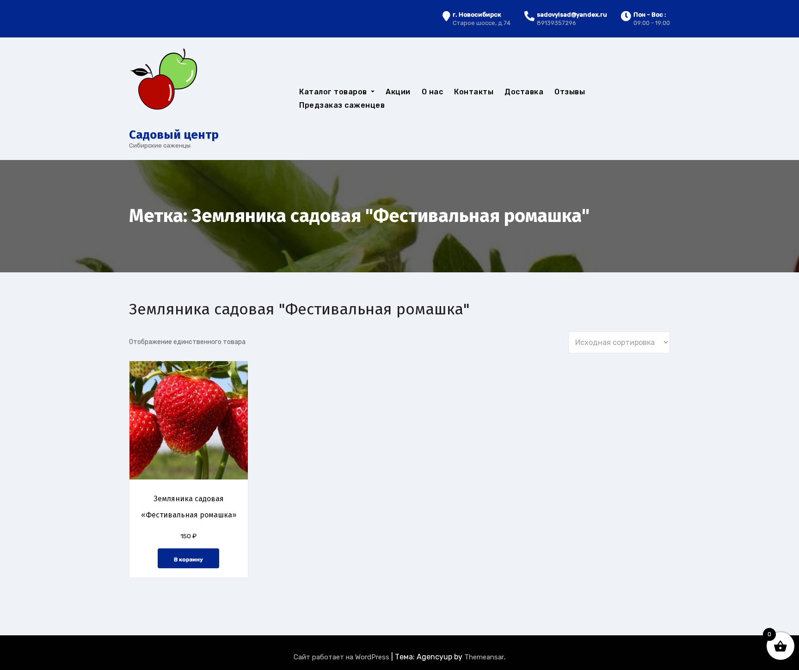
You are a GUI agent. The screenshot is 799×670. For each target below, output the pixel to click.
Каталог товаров (334, 91)
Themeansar (484, 657)
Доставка (523, 91)
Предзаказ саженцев (342, 105)
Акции (398, 91)
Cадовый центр (174, 135)
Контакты (473, 91)
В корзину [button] (188, 559)
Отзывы (569, 91)
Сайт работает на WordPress (342, 657)
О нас (432, 91)
